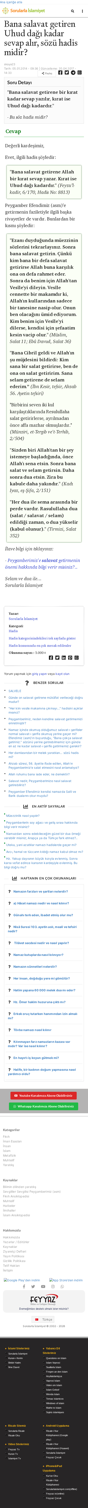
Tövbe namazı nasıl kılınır (32, 1030)
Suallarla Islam (53, 1367)
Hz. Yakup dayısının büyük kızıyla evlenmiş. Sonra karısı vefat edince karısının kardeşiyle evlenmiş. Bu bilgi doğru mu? (41, 863)
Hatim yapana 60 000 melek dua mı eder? (44, 990)
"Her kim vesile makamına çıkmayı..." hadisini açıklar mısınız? (46, 710)
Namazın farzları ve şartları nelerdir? (40, 891)
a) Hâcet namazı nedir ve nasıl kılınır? (41, 903)
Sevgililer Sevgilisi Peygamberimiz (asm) (32, 1191)
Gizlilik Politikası (14, 1261)
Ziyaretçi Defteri (14, 1251)
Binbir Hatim (14, 1362)
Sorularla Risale (16, 1431)
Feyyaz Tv (14, 1449)
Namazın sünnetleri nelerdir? (35, 966)
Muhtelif (8, 1160)
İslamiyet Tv (14, 1458)
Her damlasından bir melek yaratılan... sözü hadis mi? (44, 755)
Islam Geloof (52, 1389)
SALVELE (15, 691)
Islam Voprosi (53, 1362)
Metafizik (9, 1155)
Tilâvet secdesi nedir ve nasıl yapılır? (41, 943)
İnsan (7, 1146)
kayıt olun (62, 674)
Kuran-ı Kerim (15, 1358)
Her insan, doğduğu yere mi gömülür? (41, 978)
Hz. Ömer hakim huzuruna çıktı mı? (39, 1002)
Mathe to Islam (53, 1407)
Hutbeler (9, 1205)
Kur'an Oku (52, 1476)
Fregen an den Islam (56, 1371)
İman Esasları (12, 1141)
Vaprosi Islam (53, 1380)
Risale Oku (14, 1435)
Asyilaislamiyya (54, 1376)
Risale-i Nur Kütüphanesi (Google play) (57, 1435)
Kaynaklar (10, 1246)
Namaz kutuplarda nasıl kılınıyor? (38, 955)
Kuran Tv (13, 1454)
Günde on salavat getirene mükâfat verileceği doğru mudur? (46, 699)
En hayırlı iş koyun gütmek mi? (36, 1058)
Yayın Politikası (13, 1256)
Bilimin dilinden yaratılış (19, 1187)
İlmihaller (9, 1210)
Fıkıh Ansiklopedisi (16, 1196)
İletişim (8, 1270)
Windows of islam (55, 1403)
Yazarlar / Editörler (16, 1242)
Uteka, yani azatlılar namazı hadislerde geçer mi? (41, 845)
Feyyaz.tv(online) (55, 1493)
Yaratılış (8, 1165)
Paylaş (48, 73)
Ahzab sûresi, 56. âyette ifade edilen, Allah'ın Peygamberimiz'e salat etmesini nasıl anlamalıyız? (44, 765)
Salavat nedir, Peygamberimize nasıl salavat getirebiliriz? (40, 783)
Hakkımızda (11, 1237)
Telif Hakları (11, 1265)
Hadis (13, 631)
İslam (6, 1151)
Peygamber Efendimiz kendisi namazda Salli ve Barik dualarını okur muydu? (42, 793)
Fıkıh (6, 1136)
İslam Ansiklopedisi (16, 1215)
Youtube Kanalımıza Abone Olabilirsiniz (45, 1095)
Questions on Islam (56, 1358)
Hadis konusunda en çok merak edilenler (40, 646)
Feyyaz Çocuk (54, 1457)
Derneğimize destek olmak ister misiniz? (44, 1308)
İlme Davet (13, 1367)
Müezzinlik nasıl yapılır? (23, 815)
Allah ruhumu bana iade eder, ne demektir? (39, 774)
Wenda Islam (53, 1394)
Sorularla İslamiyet (23, 619)
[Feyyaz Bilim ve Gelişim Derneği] (44, 1300)
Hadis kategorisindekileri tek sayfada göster (42, 638)
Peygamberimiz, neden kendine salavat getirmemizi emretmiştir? (46, 721)
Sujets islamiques (55, 1412)
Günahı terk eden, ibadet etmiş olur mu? (43, 915)
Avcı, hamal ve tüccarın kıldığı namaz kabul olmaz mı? (44, 851)
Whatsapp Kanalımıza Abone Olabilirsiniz (46, 1106)
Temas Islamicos (55, 1398)
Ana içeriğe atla (11, 2)
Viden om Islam (54, 1385)
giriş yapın (39, 674)
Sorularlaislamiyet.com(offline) (61, 1489)
